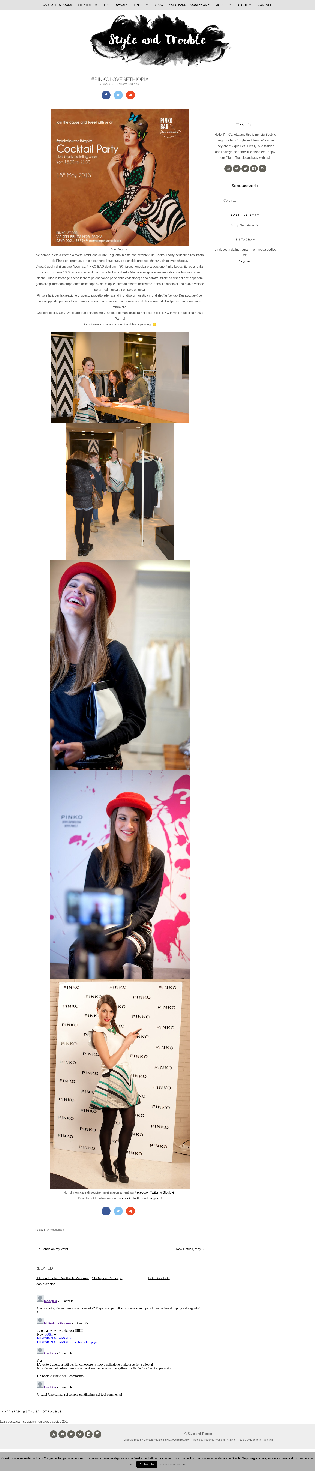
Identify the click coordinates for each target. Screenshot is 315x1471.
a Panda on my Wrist (51, 1249)
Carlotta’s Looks (57, 4)
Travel (139, 5)
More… (222, 5)
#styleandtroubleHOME (189, 4)
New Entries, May (190, 1249)
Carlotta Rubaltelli (129, 83)
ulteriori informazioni (172, 1464)
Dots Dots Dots (159, 1278)
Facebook (141, 1192)
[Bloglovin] (237, 168)
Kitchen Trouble (92, 5)
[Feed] (53, 1434)
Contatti (265, 4)
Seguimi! (245, 261)
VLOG (159, 4)
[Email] (228, 168)
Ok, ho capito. (147, 1464)
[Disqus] (119, 1347)
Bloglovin (169, 1192)
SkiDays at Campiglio (107, 1278)
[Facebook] (106, 95)
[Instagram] (262, 168)
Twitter (155, 1192)
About (242, 5)
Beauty (122, 4)
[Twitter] (118, 95)
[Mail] (130, 95)
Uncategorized (55, 1229)
